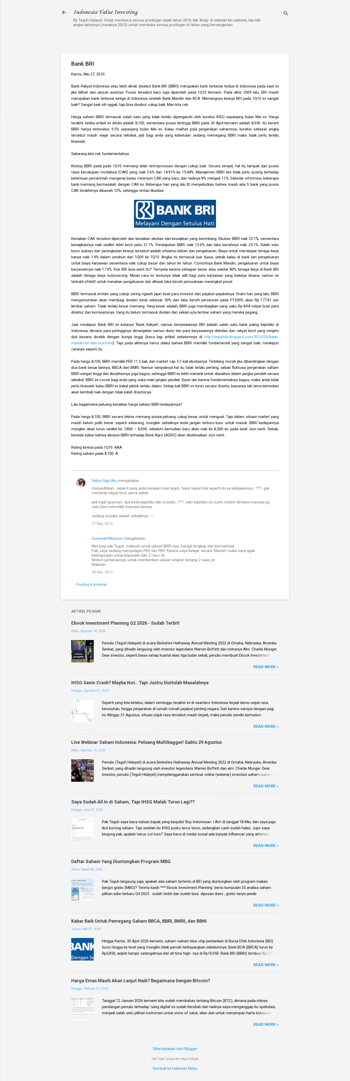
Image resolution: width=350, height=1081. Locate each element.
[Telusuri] (286, 14)
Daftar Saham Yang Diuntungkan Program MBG (121, 861)
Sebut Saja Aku (104, 480)
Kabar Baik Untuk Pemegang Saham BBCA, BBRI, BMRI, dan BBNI (139, 921)
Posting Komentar (91, 584)
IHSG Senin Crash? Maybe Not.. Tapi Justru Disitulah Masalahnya (140, 682)
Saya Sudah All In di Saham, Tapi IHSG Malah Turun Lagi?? (133, 801)
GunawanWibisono (107, 538)
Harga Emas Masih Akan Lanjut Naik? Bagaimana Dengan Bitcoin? (140, 980)
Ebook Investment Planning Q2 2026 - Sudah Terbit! (125, 623)
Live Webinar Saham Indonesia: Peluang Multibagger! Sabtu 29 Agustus (146, 742)
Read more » (266, 667)
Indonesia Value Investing (105, 12)
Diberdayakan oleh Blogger (175, 1048)
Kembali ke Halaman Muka (175, 1068)
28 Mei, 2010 (102, 572)
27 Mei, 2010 (102, 523)
